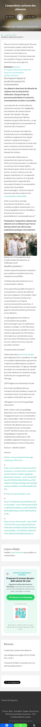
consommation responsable (15, 196)
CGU (34, 714)
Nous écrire (34, 711)
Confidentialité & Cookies (20, 717)
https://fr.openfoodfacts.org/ (18, 494)
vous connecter (17, 552)
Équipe (25, 711)
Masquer (17, 67)
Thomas (11, 17)
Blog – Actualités (15, 711)
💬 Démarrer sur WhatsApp (20, 597)
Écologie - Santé (9, 26)
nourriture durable (26, 354)
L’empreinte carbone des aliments (17, 650)
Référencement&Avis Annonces (18, 714)
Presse (5, 711)
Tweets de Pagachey (9, 700)
